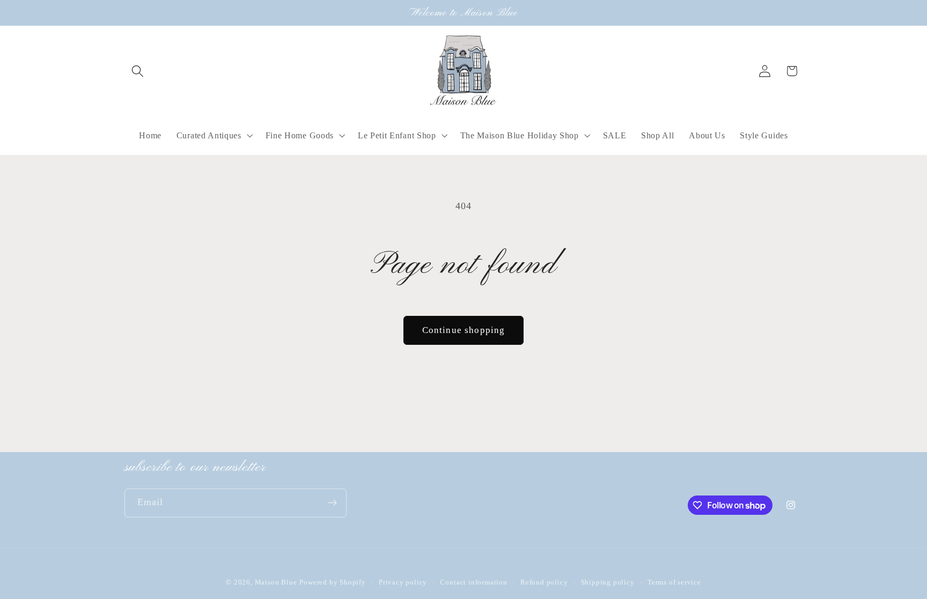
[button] (138, 71)
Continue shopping (463, 330)
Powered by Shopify (332, 582)
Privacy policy (403, 582)
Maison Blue (276, 582)
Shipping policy (608, 582)
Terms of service (674, 582)
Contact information (473, 582)
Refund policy (544, 582)
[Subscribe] (332, 503)
